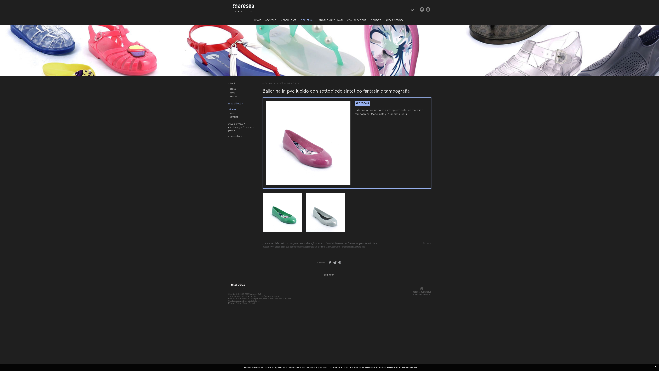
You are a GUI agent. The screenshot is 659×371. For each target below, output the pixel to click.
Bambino (233, 96)
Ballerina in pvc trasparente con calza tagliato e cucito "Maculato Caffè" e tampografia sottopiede (320, 246)
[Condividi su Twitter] (335, 262)
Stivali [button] (231, 83)
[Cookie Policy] (248, 303)
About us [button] (270, 20)
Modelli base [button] (288, 20)
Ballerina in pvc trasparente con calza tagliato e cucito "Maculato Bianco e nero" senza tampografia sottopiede (326, 243)
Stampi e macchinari (331, 20)
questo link (323, 367)
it (408, 9)
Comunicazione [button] (356, 20)
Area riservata (394, 20)
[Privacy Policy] (234, 303)
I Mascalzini (235, 136)
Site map (329, 274)
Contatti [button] (376, 20)
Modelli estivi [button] (235, 103)
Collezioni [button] (307, 20)
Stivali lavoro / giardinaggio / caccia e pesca (241, 127)
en (412, 9)
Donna (232, 89)
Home (257, 20)
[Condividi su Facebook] (330, 262)
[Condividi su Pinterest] (340, 262)
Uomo (232, 92)
